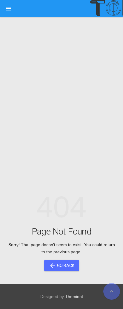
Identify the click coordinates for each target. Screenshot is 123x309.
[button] (8, 8)
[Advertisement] (61, 87)
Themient (74, 296)
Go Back (61, 265)
